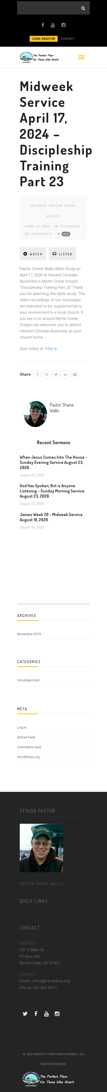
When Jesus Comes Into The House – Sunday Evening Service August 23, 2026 (53, 462)
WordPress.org (28, 757)
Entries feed (26, 737)
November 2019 (29, 634)
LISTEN (65, 254)
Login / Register (43, 38)
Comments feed (29, 747)
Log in (21, 727)
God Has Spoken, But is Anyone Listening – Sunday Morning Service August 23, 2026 (52, 491)
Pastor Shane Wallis (62, 407)
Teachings (70, 226)
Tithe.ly (50, 348)
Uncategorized (28, 680)
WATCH (36, 254)
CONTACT (68, 38)
